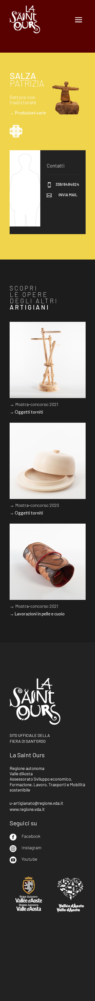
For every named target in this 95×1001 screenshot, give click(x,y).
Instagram (31, 847)
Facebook (31, 836)
